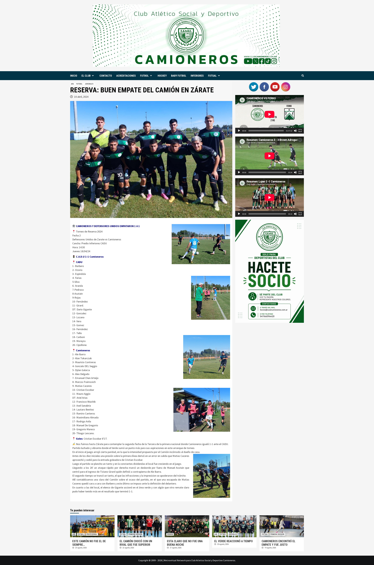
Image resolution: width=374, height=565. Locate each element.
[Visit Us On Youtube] (275, 86)
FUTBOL (144, 75)
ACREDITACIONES (126, 75)
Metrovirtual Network (175, 560)
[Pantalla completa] (300, 130)
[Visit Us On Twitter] (253, 86)
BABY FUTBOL (178, 75)
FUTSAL (212, 75)
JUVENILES (89, 84)
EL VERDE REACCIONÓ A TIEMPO (233, 541)
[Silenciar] (295, 130)
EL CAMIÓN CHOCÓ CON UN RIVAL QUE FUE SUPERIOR (136, 542)
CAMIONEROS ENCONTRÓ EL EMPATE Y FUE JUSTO (278, 542)
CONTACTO (105, 75)
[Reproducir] (239, 130)
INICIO (73, 75)
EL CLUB (86, 75)
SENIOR (170, 534)
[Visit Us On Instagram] (285, 86)
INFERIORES (197, 75)
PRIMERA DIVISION (135, 534)
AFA (72, 84)
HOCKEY (162, 75)
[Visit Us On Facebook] (264, 86)
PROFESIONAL (91, 534)
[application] (269, 114)
